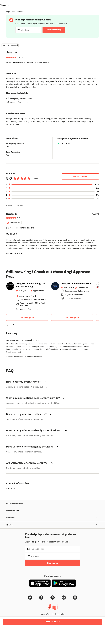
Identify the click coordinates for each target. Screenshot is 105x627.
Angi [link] (8, 11)
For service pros (12, 510)
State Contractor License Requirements (22, 340)
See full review (13, 253)
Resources (10, 518)
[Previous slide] (7, 325)
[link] (27, 297)
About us (9, 525)
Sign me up (52, 563)
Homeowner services (14, 503)
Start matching (54, 29)
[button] (7, 326)
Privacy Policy (59, 614)
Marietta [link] (20, 11)
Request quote (27, 317)
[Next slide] (13, 325)
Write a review (80, 176)
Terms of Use (45, 614)
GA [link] (13, 11)
